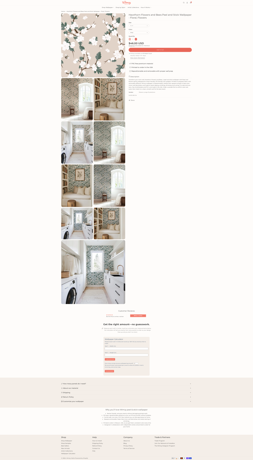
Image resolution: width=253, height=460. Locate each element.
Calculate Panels (109, 371)
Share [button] (133, 100)
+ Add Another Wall (110, 359)
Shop (63, 437)
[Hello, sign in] (187, 2)
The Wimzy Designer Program (165, 446)
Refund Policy (97, 446)
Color (130, 29)
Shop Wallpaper (66, 441)
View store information (137, 58)
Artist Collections (67, 451)
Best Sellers (65, 446)
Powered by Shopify (81, 458)
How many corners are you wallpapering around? (124, 365)
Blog (125, 443)
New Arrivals (65, 448)
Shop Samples (66, 443)
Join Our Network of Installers (165, 443)
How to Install (97, 441)
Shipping (131, 45)
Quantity (132, 36)
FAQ (93, 451)
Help (94, 437)
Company (128, 437)
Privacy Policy (128, 446)
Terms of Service (128, 448)
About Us (126, 441)
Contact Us (96, 448)
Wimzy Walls (70, 458)
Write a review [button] (138, 315)
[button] (183, 2)
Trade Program (160, 441)
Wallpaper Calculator (68, 453)
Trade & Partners (162, 437)
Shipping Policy (97, 443)
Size (130, 22)
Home (63, 11)
